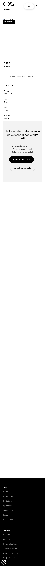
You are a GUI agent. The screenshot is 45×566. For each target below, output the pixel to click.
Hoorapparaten (9, 519)
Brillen (5, 491)
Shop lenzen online (10, 553)
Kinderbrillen (8, 501)
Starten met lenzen (10, 548)
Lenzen (6, 515)
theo (7, 63)
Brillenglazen (8, 496)
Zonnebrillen (8, 510)
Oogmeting (7, 539)
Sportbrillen (7, 505)
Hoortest (6, 534)
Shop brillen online (10, 558)
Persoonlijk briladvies (11, 544)
